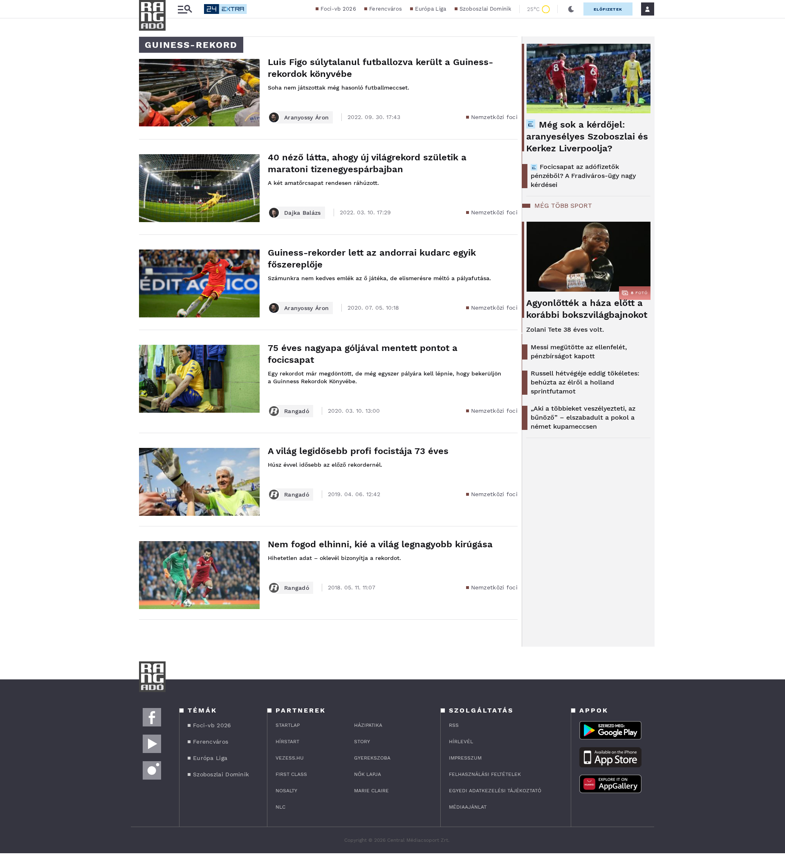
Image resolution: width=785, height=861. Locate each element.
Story (362, 741)
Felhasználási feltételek (485, 774)
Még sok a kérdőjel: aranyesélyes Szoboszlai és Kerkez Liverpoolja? (587, 136)
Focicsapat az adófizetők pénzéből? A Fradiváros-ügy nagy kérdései (583, 176)
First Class (291, 774)
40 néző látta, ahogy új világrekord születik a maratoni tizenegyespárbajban (367, 163)
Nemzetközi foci (494, 117)
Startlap (288, 725)
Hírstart (287, 741)
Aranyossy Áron (306, 117)
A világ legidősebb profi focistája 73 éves (358, 451)
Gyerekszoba (372, 758)
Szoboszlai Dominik (485, 9)
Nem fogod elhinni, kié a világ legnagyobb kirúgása (380, 544)
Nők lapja (367, 774)
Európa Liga (430, 9)
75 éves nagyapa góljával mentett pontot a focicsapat (363, 354)
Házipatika (368, 725)
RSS (454, 725)
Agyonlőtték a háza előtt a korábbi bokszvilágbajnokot (586, 309)
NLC (280, 807)
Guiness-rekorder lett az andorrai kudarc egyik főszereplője (372, 258)
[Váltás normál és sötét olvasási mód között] (571, 9)
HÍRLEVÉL (461, 741)
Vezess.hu (290, 758)
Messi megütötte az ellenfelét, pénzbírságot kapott (579, 351)
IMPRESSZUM (465, 758)
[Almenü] (185, 9)
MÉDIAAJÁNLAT (468, 807)
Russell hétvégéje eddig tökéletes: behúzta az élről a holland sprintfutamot (585, 382)
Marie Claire (371, 791)
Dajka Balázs (302, 212)
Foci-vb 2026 (338, 9)
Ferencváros (385, 9)
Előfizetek (608, 9)
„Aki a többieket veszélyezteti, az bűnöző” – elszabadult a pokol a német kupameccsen (583, 417)
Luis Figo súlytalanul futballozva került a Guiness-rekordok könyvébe (380, 68)
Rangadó (296, 411)
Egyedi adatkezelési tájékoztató (495, 791)
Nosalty (286, 791)
